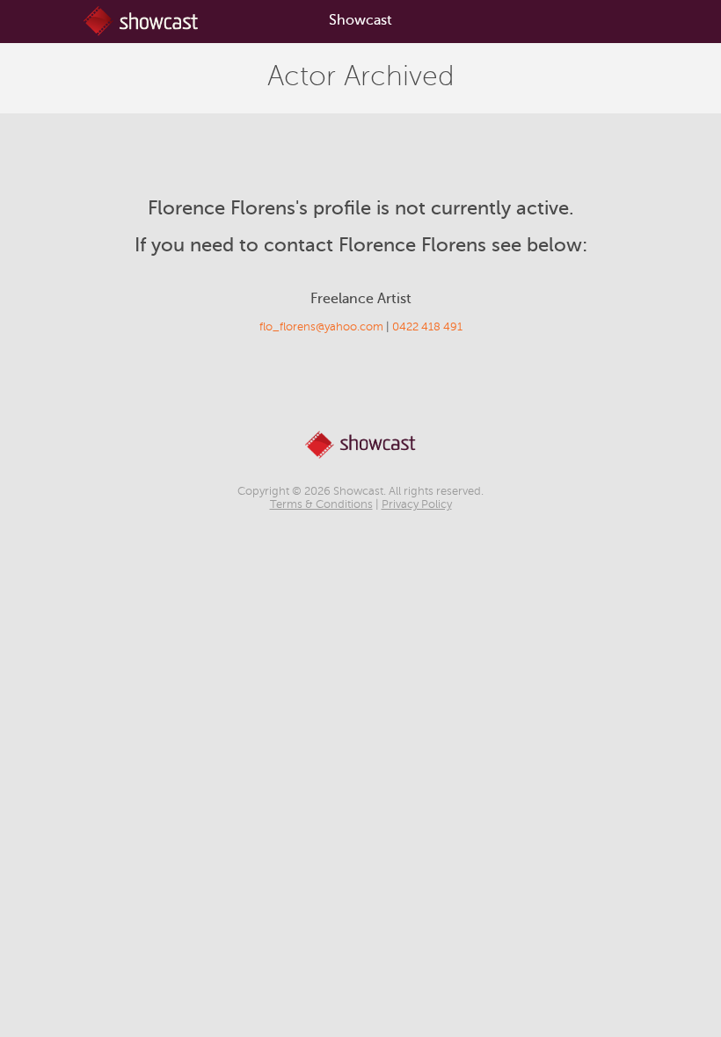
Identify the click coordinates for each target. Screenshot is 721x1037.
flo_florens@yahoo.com (321, 327)
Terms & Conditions (321, 504)
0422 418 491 (427, 327)
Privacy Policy (417, 504)
